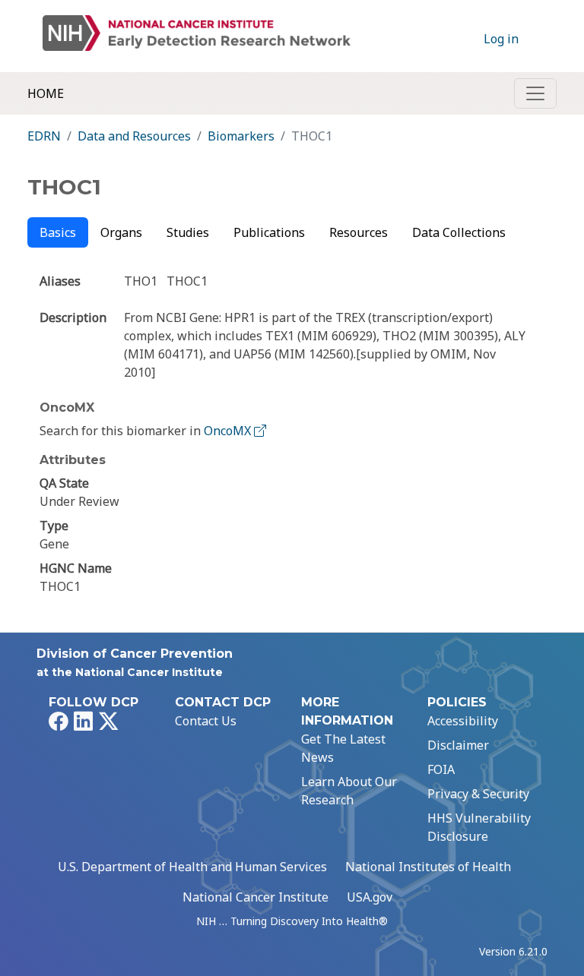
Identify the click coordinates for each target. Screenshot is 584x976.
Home (45, 93)
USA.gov (369, 897)
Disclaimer (458, 745)
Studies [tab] (188, 232)
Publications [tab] (269, 232)
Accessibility (462, 720)
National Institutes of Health (428, 866)
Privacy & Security (478, 793)
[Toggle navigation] (535, 93)
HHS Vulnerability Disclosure (479, 827)
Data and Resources (134, 136)
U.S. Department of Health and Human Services (192, 866)
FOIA (441, 769)
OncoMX (229, 430)
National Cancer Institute (255, 897)
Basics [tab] (58, 232)
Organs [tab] (121, 232)
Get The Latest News (343, 748)
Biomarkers (241, 136)
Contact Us (205, 720)
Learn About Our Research (349, 790)
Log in (501, 38)
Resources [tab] (358, 232)
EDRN (44, 136)
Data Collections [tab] (459, 232)
